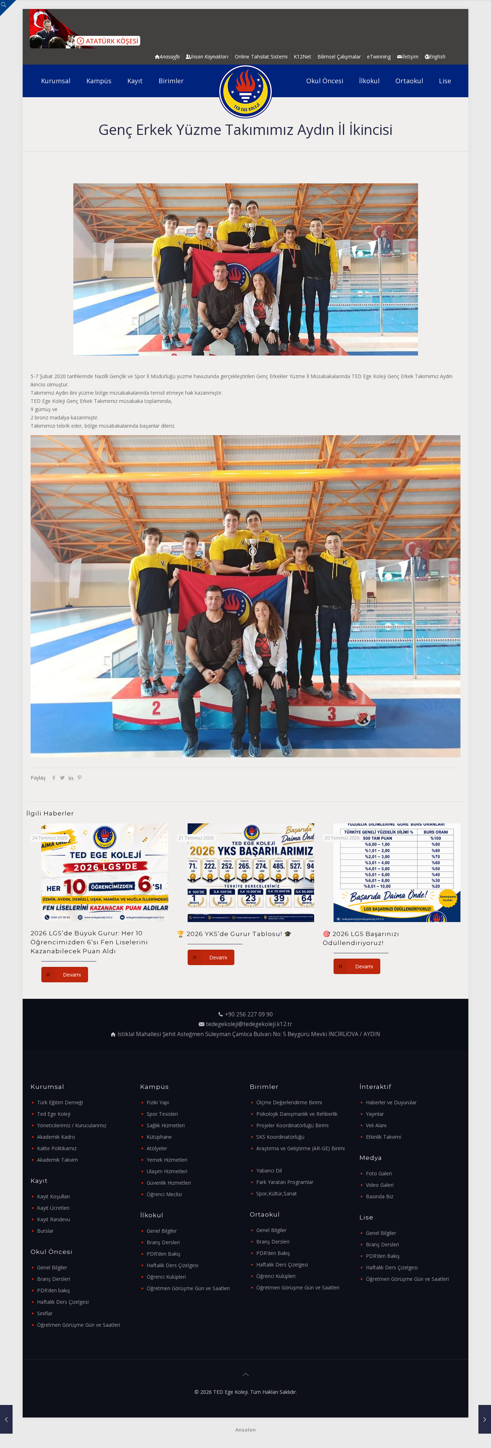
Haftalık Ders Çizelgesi (63, 1301)
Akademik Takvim (57, 1159)
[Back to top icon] (245, 1374)
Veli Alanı (376, 1125)
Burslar (45, 1230)
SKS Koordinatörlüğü (280, 1136)
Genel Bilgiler (52, 1267)
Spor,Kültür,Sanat (276, 1193)
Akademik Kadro (56, 1136)
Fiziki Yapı (158, 1102)
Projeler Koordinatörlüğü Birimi (292, 1125)
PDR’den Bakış (163, 1253)
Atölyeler (157, 1148)
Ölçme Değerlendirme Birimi (289, 1102)
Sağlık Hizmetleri (166, 1125)
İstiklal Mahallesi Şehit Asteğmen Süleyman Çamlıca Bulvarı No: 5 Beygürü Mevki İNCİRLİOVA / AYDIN (249, 1034)
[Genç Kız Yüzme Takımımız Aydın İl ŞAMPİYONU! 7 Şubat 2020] (484, 1419)
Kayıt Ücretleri (53, 1207)
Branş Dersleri (53, 1278)
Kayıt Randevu (53, 1219)
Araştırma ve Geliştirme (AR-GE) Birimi (300, 1148)
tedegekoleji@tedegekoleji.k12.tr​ (249, 1024)
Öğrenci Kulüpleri (166, 1276)
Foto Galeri (379, 1173)
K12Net (302, 56)
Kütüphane (159, 1136)
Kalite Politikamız (57, 1148)
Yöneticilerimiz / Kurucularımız (71, 1125)
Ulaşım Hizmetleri (167, 1171)
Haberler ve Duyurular (391, 1102)
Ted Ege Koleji (53, 1113)
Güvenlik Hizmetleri (169, 1182)
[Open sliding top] (8, 8)
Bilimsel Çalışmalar (339, 56)
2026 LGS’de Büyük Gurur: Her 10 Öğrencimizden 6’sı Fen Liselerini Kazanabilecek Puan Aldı (89, 942)
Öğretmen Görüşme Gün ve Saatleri (78, 1324)
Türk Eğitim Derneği (60, 1102)
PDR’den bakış (53, 1290)
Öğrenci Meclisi (164, 1194)
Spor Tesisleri (162, 1113)
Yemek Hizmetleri (167, 1159)
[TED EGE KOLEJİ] (245, 91)
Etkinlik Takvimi (383, 1136)
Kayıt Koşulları (53, 1196)
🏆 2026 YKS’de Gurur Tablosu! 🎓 (234, 933)
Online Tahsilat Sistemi (261, 56)
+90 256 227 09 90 (249, 1014)
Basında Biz (379, 1196)
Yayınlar (375, 1113)
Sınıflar (44, 1313)
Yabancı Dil (269, 1170)
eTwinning (379, 56)
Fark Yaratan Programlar (284, 1182)
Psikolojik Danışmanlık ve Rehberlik (297, 1113)
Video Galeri (380, 1184)
